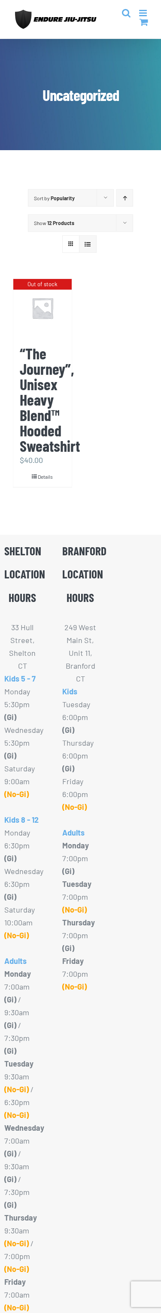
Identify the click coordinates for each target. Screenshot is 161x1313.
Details (45, 477)
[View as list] (87, 244)
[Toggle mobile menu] (143, 13)
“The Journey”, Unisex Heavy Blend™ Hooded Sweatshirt (50, 399)
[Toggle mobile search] (126, 13)
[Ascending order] (124, 198)
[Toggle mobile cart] (144, 22)
